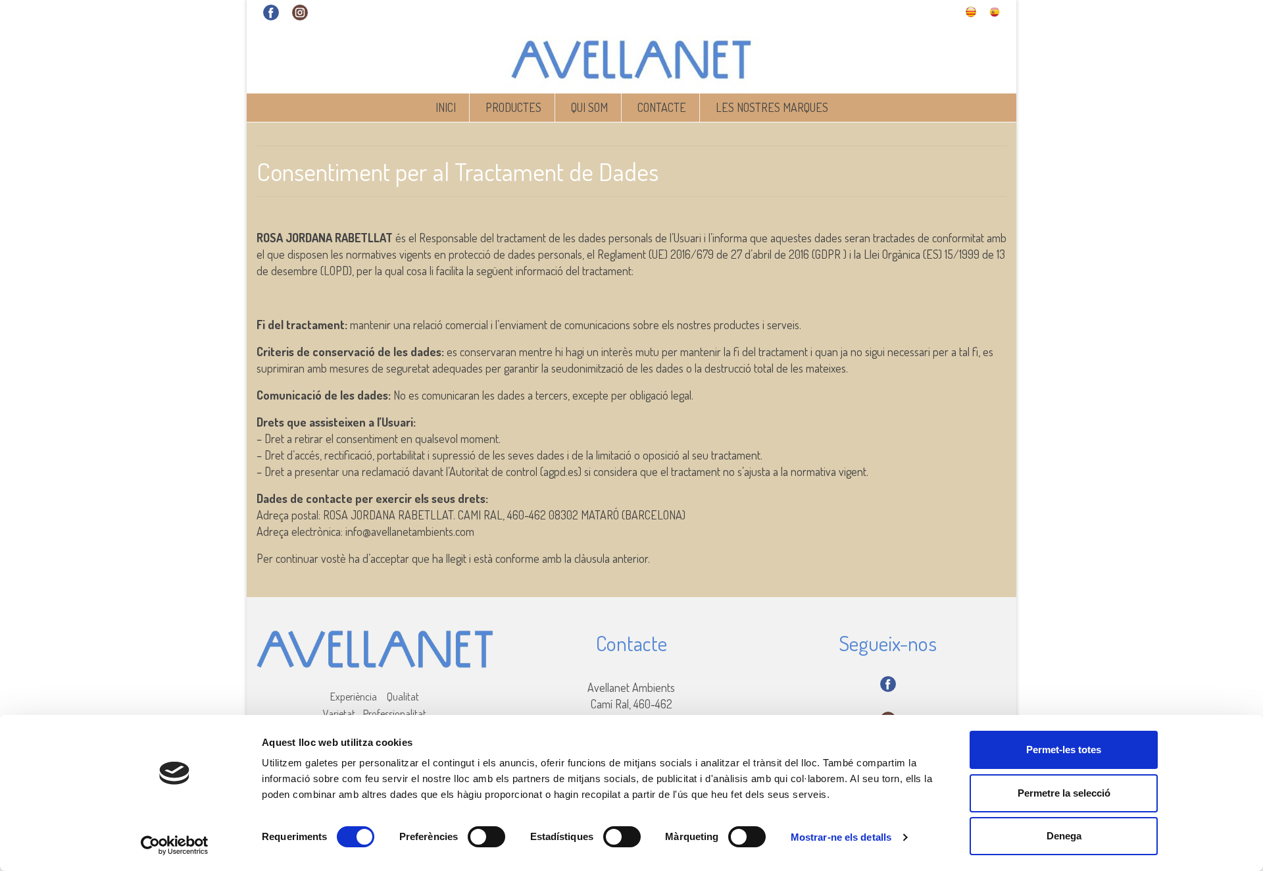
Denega (1064, 835)
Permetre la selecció (1064, 793)
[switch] (486, 836)
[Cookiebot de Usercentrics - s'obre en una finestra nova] (174, 845)
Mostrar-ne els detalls (841, 837)
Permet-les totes (1063, 749)
